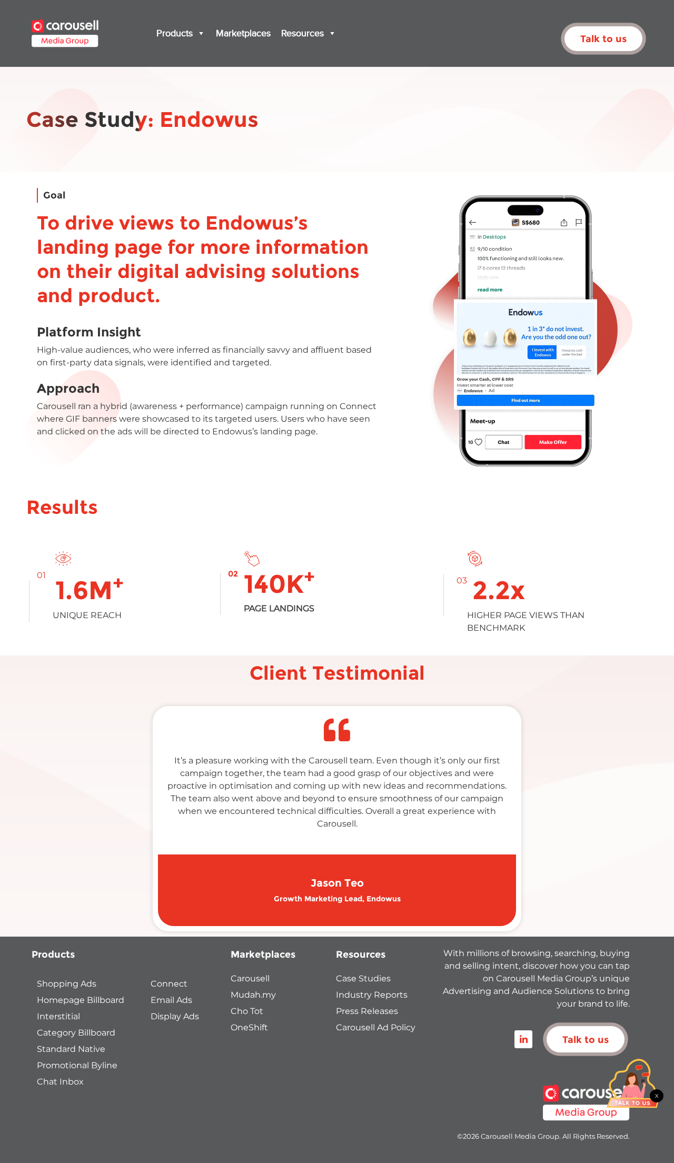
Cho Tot (247, 1011)
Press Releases (367, 1011)
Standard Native (71, 1049)
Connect (169, 984)
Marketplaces (243, 33)
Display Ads (175, 1016)
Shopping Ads (66, 984)
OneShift (249, 1027)
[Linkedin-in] (523, 1039)
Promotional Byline (77, 1065)
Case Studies (363, 978)
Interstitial (58, 1016)
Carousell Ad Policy (375, 1027)
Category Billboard (76, 1033)
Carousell (250, 978)
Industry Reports (372, 995)
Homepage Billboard (80, 1000)
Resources (302, 33)
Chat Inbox (60, 1082)
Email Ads (171, 1000)
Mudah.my (253, 995)
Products (174, 33)
